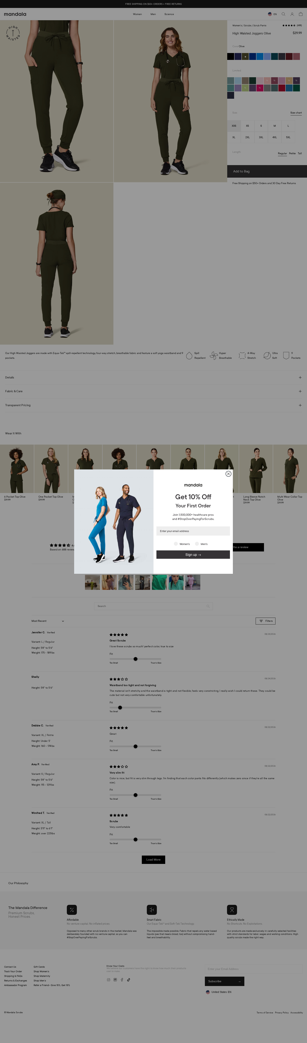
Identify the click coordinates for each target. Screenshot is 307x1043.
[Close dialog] (228, 474)
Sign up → (193, 554)
